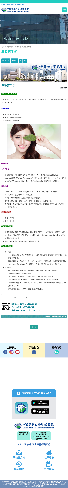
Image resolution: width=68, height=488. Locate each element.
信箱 (56, 352)
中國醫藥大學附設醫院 (34, 426)
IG (11, 352)
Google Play (40, 404)
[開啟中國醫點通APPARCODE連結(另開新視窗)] (21, 408)
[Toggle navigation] (64, 9)
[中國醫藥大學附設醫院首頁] (15, 9)
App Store (40, 412)
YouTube (17, 352)
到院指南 (34, 352)
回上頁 (34, 327)
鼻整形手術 (27, 47)
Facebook (5, 352)
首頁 (3, 47)
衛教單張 (18, 47)
